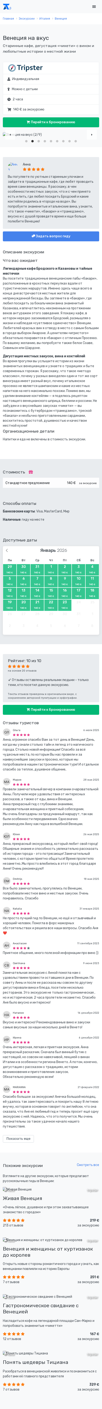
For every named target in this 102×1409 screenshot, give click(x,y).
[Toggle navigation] (94, 7)
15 (51, 592)
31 (37, 569)
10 (78, 581)
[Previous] (10, 135)
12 (10, 592)
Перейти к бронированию (52, 122)
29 (10, 569)
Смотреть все (88, 1165)
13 (23, 592)
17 (78, 592)
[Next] (92, 135)
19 (10, 604)
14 (37, 592)
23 (65, 604)
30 (23, 569)
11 (92, 581)
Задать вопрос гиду (52, 236)
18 (92, 592)
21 (37, 604)
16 (65, 592)
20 (23, 604)
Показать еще (18, 1139)
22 (51, 604)
